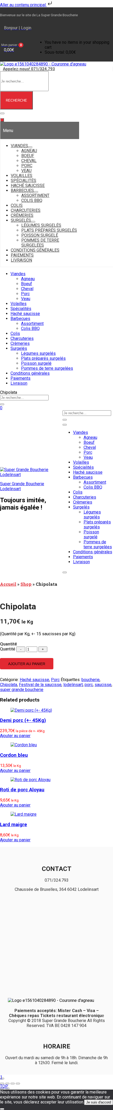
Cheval (27, 288)
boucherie (90, 679)
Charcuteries (22, 338)
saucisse (103, 684)
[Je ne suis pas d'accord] (2, 1109)
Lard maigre (13, 824)
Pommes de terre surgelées (47, 368)
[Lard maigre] (24, 814)
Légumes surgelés (38, 353)
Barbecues (20, 318)
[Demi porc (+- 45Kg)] (31, 710)
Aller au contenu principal (23, 4)
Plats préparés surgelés (43, 358)
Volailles (19, 303)
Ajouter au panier (26, 664)
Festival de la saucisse (40, 684)
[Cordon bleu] (24, 744)
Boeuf (26, 283)
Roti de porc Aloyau (22, 790)
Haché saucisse (25, 313)
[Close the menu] (2, 120)
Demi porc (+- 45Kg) (23, 720)
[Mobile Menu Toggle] (2, 113)
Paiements (20, 378)
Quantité (7, 649)
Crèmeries (20, 343)
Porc (25, 293)
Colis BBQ (30, 328)
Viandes (18, 273)
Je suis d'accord (98, 1102)
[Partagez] (13, 1083)
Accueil (8, 584)
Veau (25, 298)
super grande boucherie (21, 689)
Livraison (19, 383)
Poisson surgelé (36, 363)
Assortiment (32, 323)
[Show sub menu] (30, 147)
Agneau (28, 278)
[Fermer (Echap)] (18, 1083)
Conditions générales (30, 373)
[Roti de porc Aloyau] (30, 779)
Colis (15, 333)
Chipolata (8, 684)
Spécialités (21, 308)
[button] (17, 47)
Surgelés (19, 348)
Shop (26, 584)
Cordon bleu (14, 755)
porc (89, 684)
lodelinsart (73, 684)
